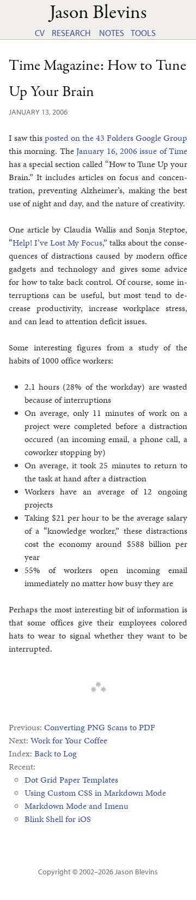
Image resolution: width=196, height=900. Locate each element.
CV (40, 32)
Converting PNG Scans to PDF (99, 727)
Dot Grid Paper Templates (71, 779)
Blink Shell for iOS (57, 819)
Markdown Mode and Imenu (76, 806)
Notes (111, 32)
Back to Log (55, 753)
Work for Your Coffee (68, 740)
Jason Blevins (136, 872)
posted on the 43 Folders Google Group (116, 138)
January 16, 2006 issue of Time (131, 151)
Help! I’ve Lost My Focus (57, 242)
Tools (143, 32)
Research (71, 32)
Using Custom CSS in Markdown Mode (95, 792)
